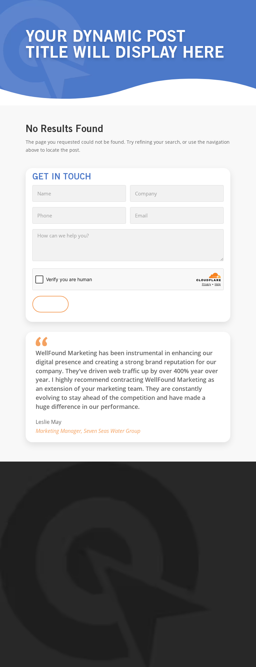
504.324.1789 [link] (48, 568)
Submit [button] (50, 304)
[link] (128, 522)
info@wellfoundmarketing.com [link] (68, 582)
